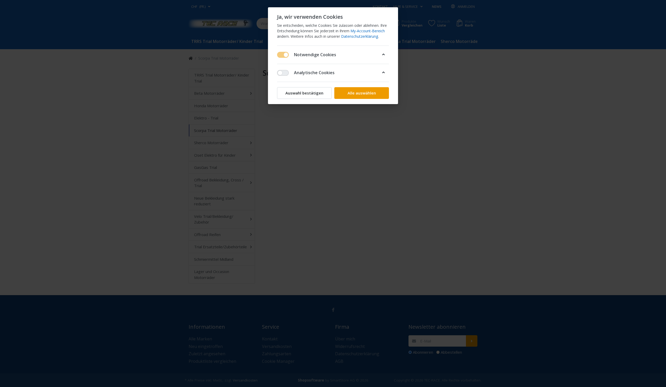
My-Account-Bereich (367, 30)
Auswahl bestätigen (304, 93)
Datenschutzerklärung (359, 36)
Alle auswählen (362, 93)
